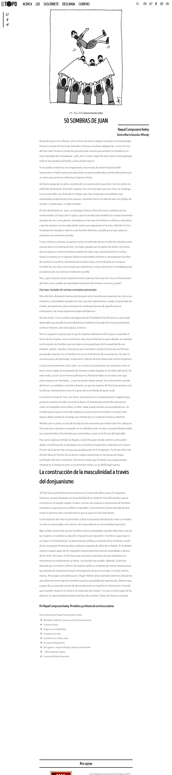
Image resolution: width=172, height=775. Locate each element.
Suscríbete (51, 4)
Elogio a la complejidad (55, 629)
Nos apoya (86, 763)
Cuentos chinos (51, 624)
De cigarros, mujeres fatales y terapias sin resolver (67, 647)
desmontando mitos (93, 113)
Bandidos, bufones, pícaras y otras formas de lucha (67, 620)
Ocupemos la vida (52, 633)
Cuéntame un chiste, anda (56, 638)
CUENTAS (84, 4)
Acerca (27, 4)
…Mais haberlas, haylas (54, 651)
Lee (38, 4)
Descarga (68, 4)
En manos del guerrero (54, 642)
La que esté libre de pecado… (57, 656)
